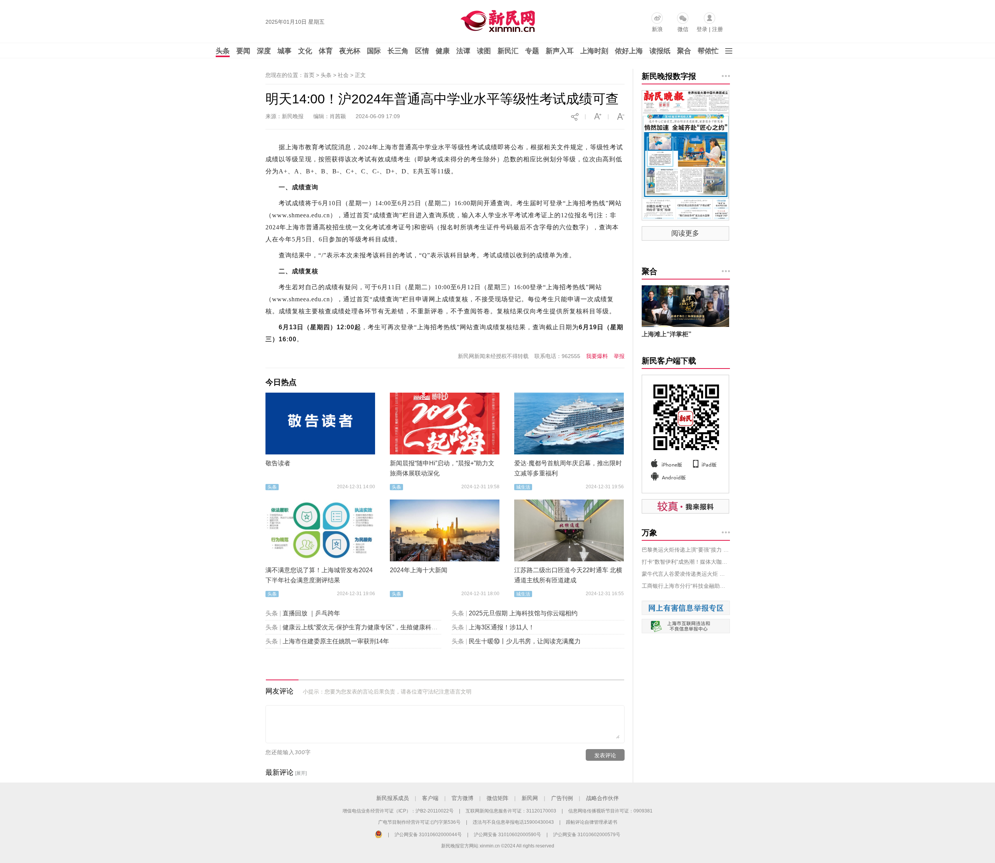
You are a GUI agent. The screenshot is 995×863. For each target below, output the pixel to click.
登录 (701, 29)
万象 (649, 532)
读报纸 (659, 51)
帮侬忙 (708, 51)
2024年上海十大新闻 (418, 570)
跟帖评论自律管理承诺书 (591, 822)
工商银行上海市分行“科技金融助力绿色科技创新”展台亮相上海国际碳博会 (686, 586)
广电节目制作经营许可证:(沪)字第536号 (419, 822)
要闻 (243, 51)
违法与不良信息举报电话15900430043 (513, 822)
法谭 (463, 51)
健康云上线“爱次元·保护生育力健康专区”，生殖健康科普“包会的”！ (374, 627)
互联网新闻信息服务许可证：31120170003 (511, 811)
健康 (443, 51)
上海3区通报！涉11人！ (501, 627)
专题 (532, 51)
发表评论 (605, 755)
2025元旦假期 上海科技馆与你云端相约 (523, 613)
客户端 (430, 798)
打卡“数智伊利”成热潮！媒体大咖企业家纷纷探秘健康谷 (686, 562)
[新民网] (496, 19)
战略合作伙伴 (602, 798)
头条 (223, 51)
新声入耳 (560, 51)
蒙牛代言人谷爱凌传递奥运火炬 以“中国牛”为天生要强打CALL (686, 574)
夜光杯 (349, 51)
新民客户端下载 (669, 360)
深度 (264, 51)
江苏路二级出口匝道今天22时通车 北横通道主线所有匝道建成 (568, 575)
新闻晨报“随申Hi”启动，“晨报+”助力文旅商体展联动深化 (442, 468)
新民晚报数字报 (669, 76)
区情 (422, 51)
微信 (682, 29)
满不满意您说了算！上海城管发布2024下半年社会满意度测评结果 (319, 575)
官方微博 (462, 798)
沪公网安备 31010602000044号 (428, 834)
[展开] (301, 773)
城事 (285, 51)
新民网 (530, 798)
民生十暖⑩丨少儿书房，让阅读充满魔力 (525, 641)
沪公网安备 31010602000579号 (586, 834)
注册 (717, 29)
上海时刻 (594, 51)
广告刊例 (562, 798)
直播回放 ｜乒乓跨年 (311, 613)
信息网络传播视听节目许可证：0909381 (610, 811)
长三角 (398, 51)
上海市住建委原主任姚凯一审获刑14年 (336, 641)
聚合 (684, 51)
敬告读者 (277, 463)
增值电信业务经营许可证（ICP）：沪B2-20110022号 (398, 811)
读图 (484, 51)
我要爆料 (597, 356)
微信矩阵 (497, 798)
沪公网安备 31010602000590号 (507, 834)
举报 (619, 356)
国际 (374, 51)
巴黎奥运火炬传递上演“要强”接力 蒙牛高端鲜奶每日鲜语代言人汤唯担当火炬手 (686, 550)
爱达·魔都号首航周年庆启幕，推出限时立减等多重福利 (568, 468)
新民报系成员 (392, 798)
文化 (305, 51)
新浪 (657, 29)
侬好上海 (629, 51)
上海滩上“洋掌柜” (666, 334)
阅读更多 (685, 233)
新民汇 (508, 51)
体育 (326, 51)
